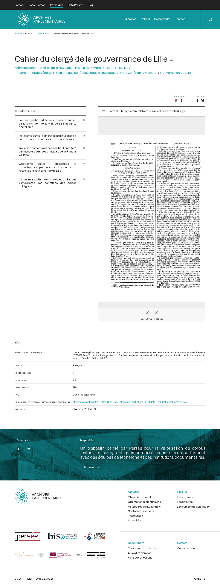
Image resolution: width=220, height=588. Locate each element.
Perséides (56, 4)
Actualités (134, 520)
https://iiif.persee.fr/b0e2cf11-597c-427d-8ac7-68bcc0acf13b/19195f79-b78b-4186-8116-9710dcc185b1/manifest (130, 401)
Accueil (18, 33)
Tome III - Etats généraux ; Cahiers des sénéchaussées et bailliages (67, 72)
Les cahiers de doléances (193, 506)
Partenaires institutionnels (144, 506)
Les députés (184, 501)
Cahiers (150, 72)
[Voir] (171, 58)
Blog (90, 4)
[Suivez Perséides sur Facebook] (18, 449)
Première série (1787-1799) (112, 67)
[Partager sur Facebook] (197, 100)
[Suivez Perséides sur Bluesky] (28, 449)
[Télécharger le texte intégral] (182, 100)
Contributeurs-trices (141, 511)
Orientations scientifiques (144, 501)
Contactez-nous (187, 548)
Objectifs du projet (139, 497)
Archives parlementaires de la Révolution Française (52, 67)
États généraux (130, 72)
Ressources (135, 515)
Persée (19, 4)
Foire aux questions (140, 557)
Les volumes (43, 33)
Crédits (199, 578)
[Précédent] (147, 312)
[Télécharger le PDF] (176, 100)
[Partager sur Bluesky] (202, 100)
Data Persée (75, 4)
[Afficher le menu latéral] (103, 111)
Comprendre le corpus (142, 548)
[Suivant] (156, 312)
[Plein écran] (200, 111)
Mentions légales (40, 578)
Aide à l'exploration (139, 552)
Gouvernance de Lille (175, 72)
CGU (18, 578)
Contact (179, 18)
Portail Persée (37, 4)
